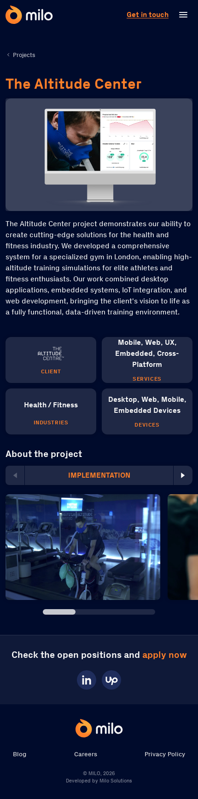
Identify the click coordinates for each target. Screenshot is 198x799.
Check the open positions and (99, 654)
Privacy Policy (165, 754)
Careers (85, 754)
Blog (19, 754)
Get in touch (148, 14)
